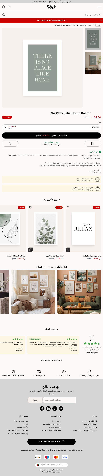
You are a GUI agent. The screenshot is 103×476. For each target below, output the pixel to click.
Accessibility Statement (51, 430)
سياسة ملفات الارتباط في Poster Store (51, 450)
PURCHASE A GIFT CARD (49, 442)
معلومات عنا (56, 421)
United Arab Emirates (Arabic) (51, 465)
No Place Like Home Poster (65, 25)
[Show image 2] (93, 63)
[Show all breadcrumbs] (98, 25)
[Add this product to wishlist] (10, 144)
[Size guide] (93, 144)
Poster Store (57, 470)
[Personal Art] (79, 292)
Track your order (21, 421)
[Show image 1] (93, 39)
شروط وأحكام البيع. (75, 450)
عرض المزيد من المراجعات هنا (52, 360)
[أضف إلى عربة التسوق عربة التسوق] (68, 250)
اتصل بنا (25, 424)
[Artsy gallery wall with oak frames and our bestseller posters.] (33, 292)
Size (99, 122)
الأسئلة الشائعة (22, 427)
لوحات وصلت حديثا (90, 427)
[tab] (10, 7)
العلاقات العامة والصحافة (52, 424)
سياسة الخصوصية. (27, 450)
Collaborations (55, 427)
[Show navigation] (99, 7)
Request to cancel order (18, 430)
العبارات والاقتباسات (85, 25)
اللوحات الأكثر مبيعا (90, 424)
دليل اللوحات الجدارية (89, 421)
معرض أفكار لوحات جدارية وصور (85, 430)
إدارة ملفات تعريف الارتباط (18, 433)
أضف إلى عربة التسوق (51, 135)
